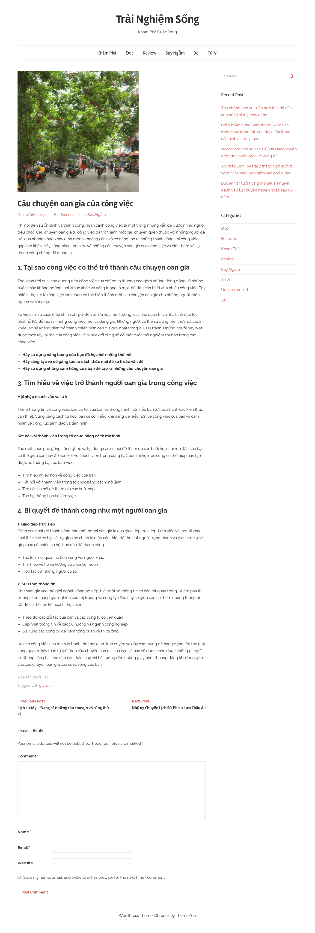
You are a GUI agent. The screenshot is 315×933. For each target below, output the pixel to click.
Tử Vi (213, 53)
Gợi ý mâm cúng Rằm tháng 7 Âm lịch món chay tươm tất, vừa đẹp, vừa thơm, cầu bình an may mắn (256, 132)
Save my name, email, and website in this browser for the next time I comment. (94, 877)
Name (24, 832)
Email (24, 847)
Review (149, 53)
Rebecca (66, 215)
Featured (229, 238)
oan (49, 685)
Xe (196, 53)
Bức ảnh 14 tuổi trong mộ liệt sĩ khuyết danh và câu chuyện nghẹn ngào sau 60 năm (257, 190)
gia (41, 685)
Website (25, 863)
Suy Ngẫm (175, 53)
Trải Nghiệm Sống (157, 19)
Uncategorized (234, 289)
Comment (28, 756)
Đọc (130, 53)
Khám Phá (106, 53)
